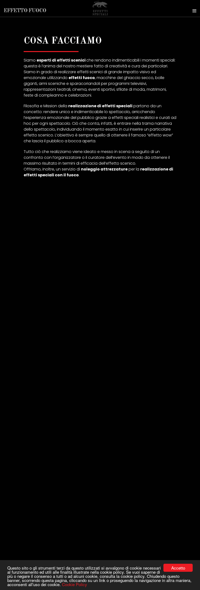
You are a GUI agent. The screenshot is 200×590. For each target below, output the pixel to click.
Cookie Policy (74, 584)
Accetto (178, 568)
